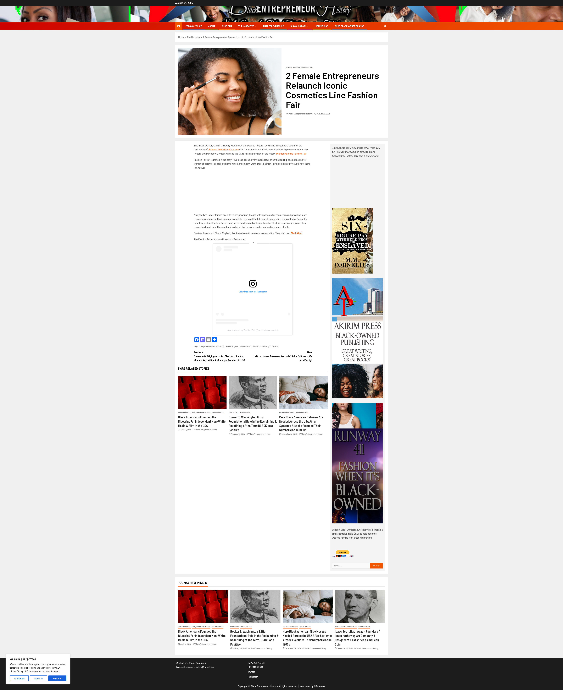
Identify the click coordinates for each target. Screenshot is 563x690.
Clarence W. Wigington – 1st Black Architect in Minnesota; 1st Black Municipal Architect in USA (219, 356)
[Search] (385, 26)
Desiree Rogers (231, 346)
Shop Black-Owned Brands (349, 26)
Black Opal (296, 233)
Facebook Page (255, 667)
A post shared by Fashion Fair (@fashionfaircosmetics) (252, 330)
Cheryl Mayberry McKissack (211, 346)
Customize (19, 679)
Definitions (322, 26)
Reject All (38, 679)
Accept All (57, 679)
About (211, 26)
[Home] (178, 26)
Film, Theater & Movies (201, 412)
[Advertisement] (253, 192)
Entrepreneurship (273, 26)
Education (233, 412)
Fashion (296, 67)
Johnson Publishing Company (223, 149)
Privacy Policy (193, 26)
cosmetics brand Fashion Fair (291, 153)
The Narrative (246, 26)
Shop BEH (227, 26)
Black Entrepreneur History (300, 114)
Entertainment (184, 412)
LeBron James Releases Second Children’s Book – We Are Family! (283, 356)
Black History (298, 26)
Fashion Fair (245, 346)
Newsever (305, 686)
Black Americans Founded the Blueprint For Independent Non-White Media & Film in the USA (201, 421)
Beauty (289, 67)
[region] (38, 669)
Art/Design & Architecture (346, 627)
